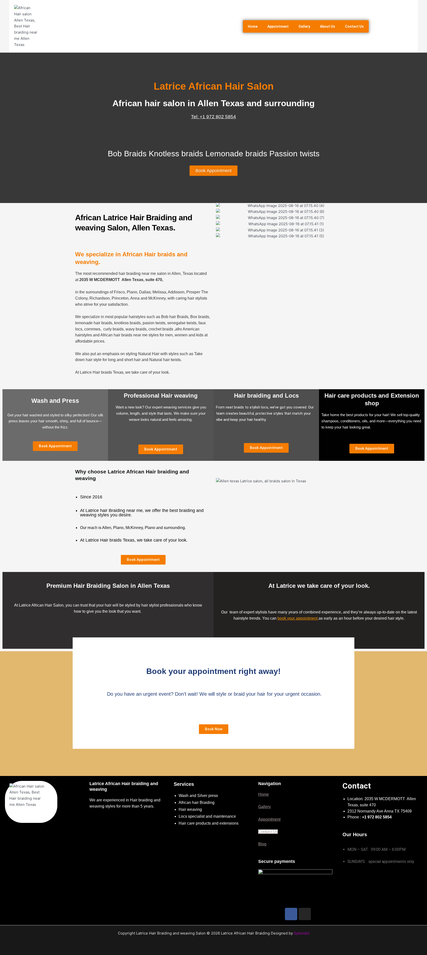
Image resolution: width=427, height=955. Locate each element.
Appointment (278, 26)
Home (252, 26)
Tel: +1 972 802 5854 (213, 116)
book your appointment (298, 618)
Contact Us (354, 26)
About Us (327, 26)
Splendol (301, 933)
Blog (262, 844)
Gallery (304, 26)
